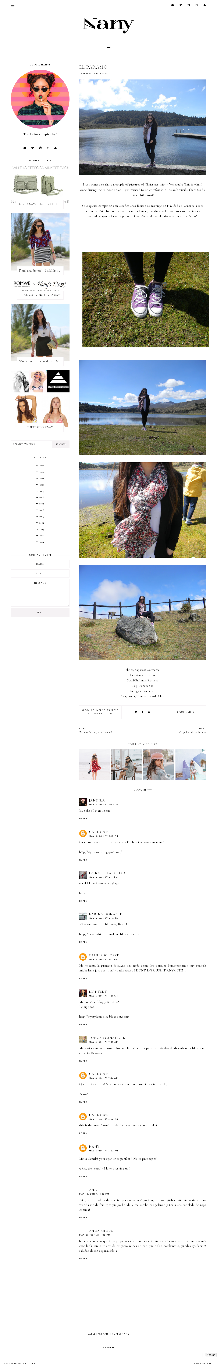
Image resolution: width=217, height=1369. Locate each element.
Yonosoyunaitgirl (108, 1038)
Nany (94, 1146)
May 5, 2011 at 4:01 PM (103, 877)
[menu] (12, 5)
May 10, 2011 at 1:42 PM (94, 1194)
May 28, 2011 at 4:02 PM (94, 1235)
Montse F (98, 992)
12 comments (185, 712)
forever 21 (96, 714)
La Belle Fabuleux (107, 873)
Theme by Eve (202, 1364)
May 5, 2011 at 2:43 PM (104, 805)
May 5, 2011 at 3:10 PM (103, 836)
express (113, 710)
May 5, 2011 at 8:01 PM (103, 959)
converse (98, 710)
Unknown (99, 832)
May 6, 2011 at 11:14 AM (103, 1078)
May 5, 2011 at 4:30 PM (104, 918)
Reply (83, 819)
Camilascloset (104, 955)
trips (109, 714)
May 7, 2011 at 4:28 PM (103, 1119)
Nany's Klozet (25, 1364)
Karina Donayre (105, 914)
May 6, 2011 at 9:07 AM (103, 1042)
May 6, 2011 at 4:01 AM (103, 996)
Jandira (97, 800)
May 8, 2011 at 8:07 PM (103, 1151)
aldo (85, 710)
